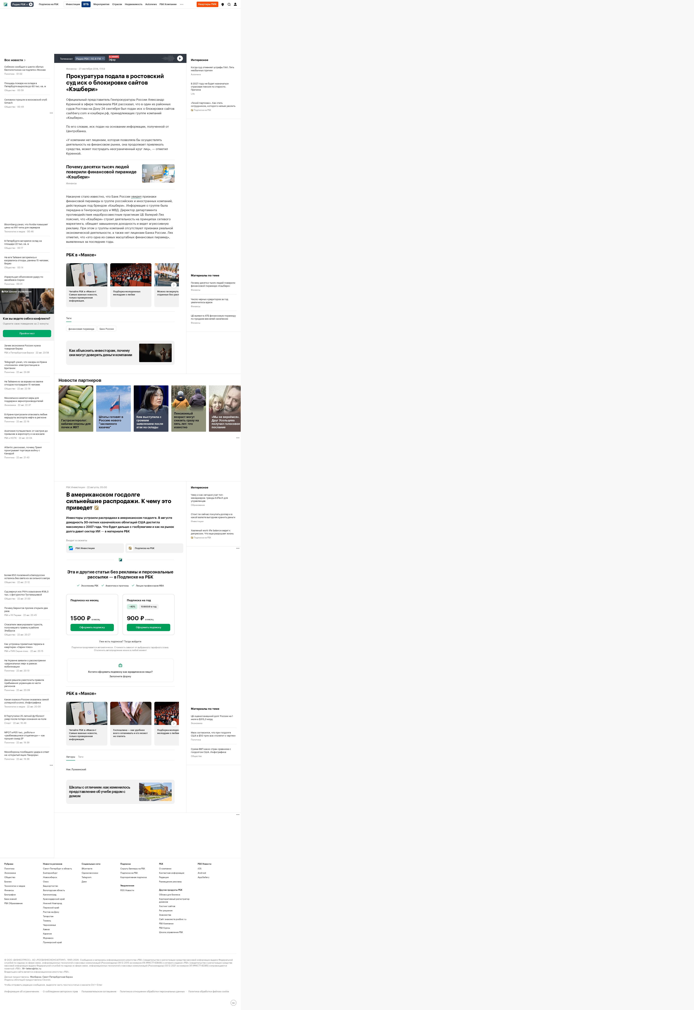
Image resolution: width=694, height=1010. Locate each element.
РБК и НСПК (10, 437)
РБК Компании (166, 923)
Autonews (196, 74)
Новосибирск (50, 877)
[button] (222, 4)
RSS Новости (127, 890)
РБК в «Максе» (81, 255)
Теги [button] (68, 318)
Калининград (49, 894)
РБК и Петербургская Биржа (19, 352)
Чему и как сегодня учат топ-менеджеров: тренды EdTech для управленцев (209, 497)
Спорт (7, 722)
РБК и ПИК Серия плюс (16, 650)
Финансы (71, 68)
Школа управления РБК (171, 932)
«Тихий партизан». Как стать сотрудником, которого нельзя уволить (213, 104)
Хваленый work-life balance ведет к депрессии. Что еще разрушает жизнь (212, 532)
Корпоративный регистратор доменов (174, 900)
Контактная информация (171, 872)
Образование (198, 504)
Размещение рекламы (170, 881)
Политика (9, 73)
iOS (200, 868)
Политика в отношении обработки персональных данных (152, 991)
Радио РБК (18, 4)
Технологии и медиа (14, 231)
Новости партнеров (80, 380)
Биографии (10, 894)
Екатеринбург (50, 872)
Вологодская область (54, 890)
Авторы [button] (70, 756)
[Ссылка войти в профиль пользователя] (235, 4)
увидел (136, 196)
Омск (46, 881)
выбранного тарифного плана (153, 647)
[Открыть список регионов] (222, 4)
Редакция (164, 877)
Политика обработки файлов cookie (208, 991)
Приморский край (52, 942)
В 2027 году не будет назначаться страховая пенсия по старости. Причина (210, 86)
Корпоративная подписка (133, 877)
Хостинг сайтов (167, 905)
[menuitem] (49, 4)
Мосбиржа (35, 976)
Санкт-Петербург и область (57, 868)
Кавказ (46, 929)
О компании (165, 868)
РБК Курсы (164, 927)
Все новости (13, 60)
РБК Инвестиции (75, 487)
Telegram (86, 877)
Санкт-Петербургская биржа (57, 976)
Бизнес (8, 881)
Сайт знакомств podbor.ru (172, 919)
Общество (9, 90)
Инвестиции (197, 521)
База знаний (10, 898)
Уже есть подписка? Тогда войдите (120, 641)
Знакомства (165, 914)
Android (202, 872)
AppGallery (203, 877)
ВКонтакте (87, 868)
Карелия (47, 933)
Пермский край (51, 907)
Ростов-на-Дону (51, 911)
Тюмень (47, 920)
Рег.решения (165, 910)
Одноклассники (90, 872)
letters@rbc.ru (33, 968)
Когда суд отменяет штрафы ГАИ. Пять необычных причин (212, 68)
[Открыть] (26, 4)
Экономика (10, 404)
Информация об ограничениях (21, 991)
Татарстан (48, 916)
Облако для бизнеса (169, 894)
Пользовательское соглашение (99, 991)
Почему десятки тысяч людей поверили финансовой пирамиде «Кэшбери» (101, 172)
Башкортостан (50, 885)
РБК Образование (13, 903)
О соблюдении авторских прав (60, 991)
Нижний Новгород (52, 903)
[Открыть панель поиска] (229, 4)
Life (193, 93)
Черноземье (49, 924)
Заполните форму (120, 676)
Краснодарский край (54, 898)
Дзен (84, 881)
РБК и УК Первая (12, 614)
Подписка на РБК (129, 872)
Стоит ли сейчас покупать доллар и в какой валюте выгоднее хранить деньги (213, 515)
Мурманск (48, 937)
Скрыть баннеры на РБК (132, 868)
